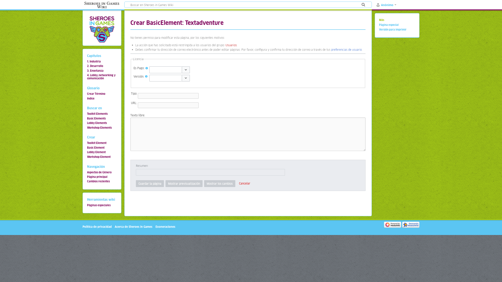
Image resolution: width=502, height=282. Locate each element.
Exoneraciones (165, 227)
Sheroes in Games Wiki (101, 5)
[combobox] (165, 69)
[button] (186, 69)
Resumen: (142, 166)
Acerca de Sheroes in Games (133, 227)
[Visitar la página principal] (101, 29)
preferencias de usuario (346, 50)
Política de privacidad (97, 227)
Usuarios (231, 45)
